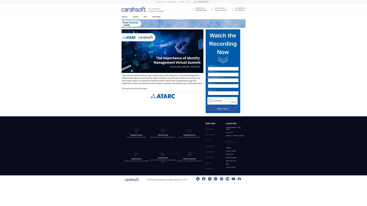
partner (209, 157)
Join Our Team (160, 1)
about (208, 163)
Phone (211, 90)
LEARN (135, 17)
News (188, 1)
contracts (210, 152)
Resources (210, 146)
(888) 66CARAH (201, 10)
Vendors (209, 129)
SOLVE (124, 17)
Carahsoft (154, 180)
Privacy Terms (183, 180)
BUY (145, 17)
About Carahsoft (172, 1)
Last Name (213, 71)
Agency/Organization (216, 77)
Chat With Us (240, 10)
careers (208, 169)
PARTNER (156, 17)
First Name (213, 66)
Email (211, 83)
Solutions (209, 135)
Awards (181, 1)
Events (208, 140)
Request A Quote (221, 10)
